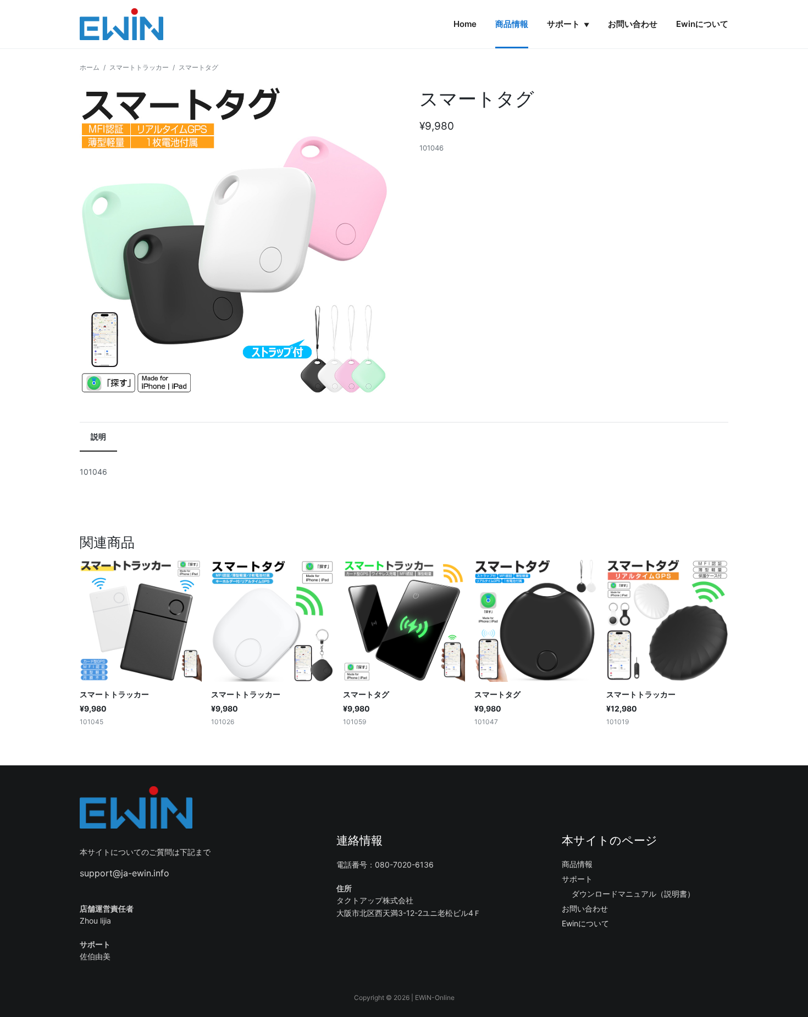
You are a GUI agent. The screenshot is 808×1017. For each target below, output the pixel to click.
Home (465, 24)
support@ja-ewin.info (124, 873)
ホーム (89, 67)
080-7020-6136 (404, 864)
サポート (568, 24)
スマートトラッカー (139, 67)
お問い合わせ (632, 24)
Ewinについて (702, 24)
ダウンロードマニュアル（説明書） (633, 893)
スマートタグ (366, 694)
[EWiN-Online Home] (121, 24)
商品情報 (511, 24)
